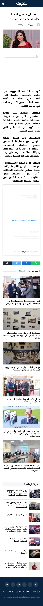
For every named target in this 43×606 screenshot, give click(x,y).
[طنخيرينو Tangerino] (21, 4)
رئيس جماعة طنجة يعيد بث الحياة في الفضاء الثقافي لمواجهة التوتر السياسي (16, 493)
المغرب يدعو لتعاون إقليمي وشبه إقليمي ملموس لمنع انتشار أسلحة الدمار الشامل (16, 529)
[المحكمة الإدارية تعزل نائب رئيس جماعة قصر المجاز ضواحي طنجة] (34, 505)
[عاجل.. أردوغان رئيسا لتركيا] (34, 517)
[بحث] (3, 3)
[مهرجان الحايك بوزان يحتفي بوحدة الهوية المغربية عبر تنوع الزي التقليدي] (21, 353)
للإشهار (18, 591)
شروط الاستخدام (8, 591)
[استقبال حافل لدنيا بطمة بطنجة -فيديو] (21, 39)
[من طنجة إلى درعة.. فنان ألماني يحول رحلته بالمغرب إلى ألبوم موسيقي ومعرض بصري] (21, 319)
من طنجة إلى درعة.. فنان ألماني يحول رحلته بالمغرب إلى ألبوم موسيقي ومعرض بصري (21, 335)
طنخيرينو (33, 25)
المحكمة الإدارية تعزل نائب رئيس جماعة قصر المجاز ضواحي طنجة (16, 505)
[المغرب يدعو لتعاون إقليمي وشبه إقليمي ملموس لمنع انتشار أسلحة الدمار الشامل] (34, 529)
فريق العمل (35, 591)
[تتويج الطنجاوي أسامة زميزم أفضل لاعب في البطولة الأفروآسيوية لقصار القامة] (34, 566)
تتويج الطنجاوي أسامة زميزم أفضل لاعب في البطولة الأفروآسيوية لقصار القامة (16, 565)
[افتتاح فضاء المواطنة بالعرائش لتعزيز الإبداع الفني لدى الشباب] (21, 385)
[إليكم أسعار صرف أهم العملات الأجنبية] (34, 554)
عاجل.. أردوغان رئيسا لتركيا (17, 515)
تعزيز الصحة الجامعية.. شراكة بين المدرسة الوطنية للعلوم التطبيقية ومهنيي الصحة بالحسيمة (21, 468)
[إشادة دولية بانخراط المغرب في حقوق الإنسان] (34, 542)
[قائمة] (39, 3)
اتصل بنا (26, 591)
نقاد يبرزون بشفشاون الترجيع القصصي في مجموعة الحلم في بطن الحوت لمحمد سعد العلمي (21, 433)
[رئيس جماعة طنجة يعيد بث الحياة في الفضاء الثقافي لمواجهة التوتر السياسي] (21, 287)
